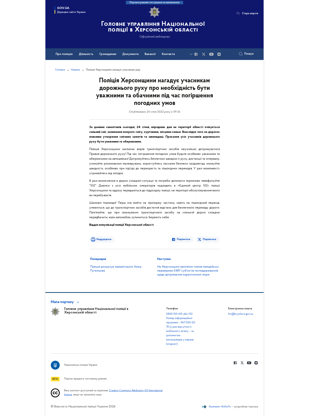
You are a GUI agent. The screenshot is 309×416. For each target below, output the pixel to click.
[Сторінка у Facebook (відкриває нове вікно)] (196, 54)
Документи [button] (130, 54)
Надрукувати (103, 239)
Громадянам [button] (107, 54)
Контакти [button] (168, 54)
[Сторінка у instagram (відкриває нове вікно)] (219, 54)
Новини (75, 69)
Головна (60, 69)
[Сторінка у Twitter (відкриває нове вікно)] (204, 54)
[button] (65, 302)
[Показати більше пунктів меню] (191, 54)
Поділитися (183, 239)
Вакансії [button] (150, 54)
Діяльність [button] (86, 54)
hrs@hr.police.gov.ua (240, 314)
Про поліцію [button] (64, 54)
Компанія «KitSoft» (220, 406)
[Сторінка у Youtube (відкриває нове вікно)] (211, 54)
